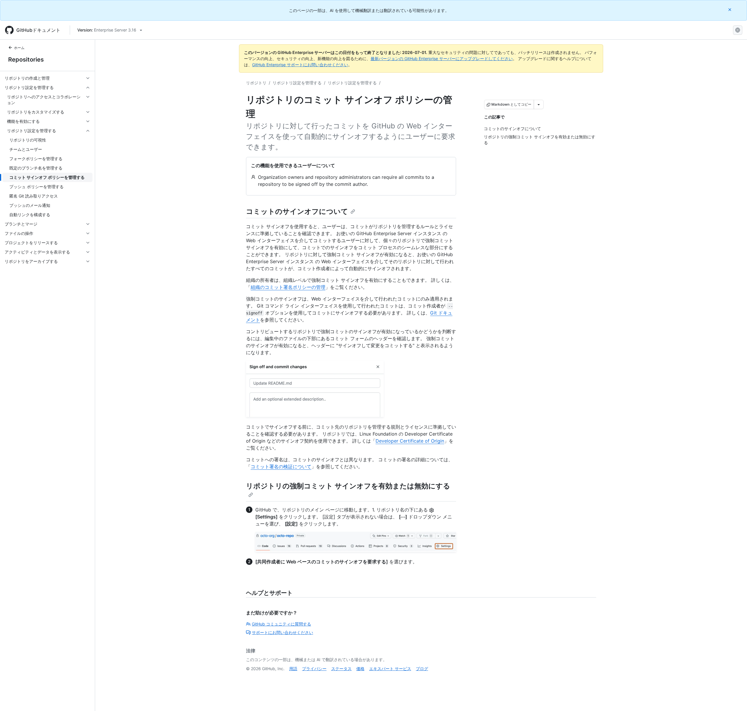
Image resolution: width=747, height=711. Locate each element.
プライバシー (314, 668)
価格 (360, 668)
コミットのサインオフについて (297, 211)
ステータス (341, 668)
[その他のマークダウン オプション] (539, 104)
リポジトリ (256, 82)
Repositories (26, 59)
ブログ (422, 668)
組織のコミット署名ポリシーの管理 (288, 287)
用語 (293, 668)
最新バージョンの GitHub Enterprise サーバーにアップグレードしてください (442, 58)
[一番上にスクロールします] (734, 698)
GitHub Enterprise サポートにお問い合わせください (300, 64)
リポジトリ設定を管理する (297, 82)
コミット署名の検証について (281, 466)
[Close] (730, 9)
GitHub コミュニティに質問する (281, 623)
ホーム (19, 48)
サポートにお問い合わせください (282, 632)
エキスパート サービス (390, 668)
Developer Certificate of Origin (410, 441)
